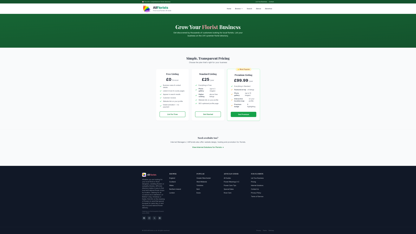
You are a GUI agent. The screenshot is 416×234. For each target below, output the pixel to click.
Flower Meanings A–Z (231, 182)
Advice (258, 9)
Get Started (208, 114)
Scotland (172, 182)
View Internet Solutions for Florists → (208, 147)
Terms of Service (257, 196)
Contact (271, 1)
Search (249, 9)
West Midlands (202, 182)
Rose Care (227, 193)
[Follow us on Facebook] (144, 218)
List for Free (172, 114)
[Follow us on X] (154, 218)
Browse (238, 9)
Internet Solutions (257, 185)
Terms (265, 230)
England (172, 178)
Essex (199, 193)
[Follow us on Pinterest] (160, 218)
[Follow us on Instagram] (149, 218)
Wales (171, 185)
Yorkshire (200, 185)
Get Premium (243, 114)
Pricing (253, 182)
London (172, 193)
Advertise (268, 9)
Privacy (258, 230)
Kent (198, 189)
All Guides (227, 178)
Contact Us (255, 189)
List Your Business (261, 1)
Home (229, 9)
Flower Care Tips (230, 185)
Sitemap (271, 230)
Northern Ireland (175, 189)
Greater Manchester (204, 178)
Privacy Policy (256, 193)
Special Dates (229, 189)
